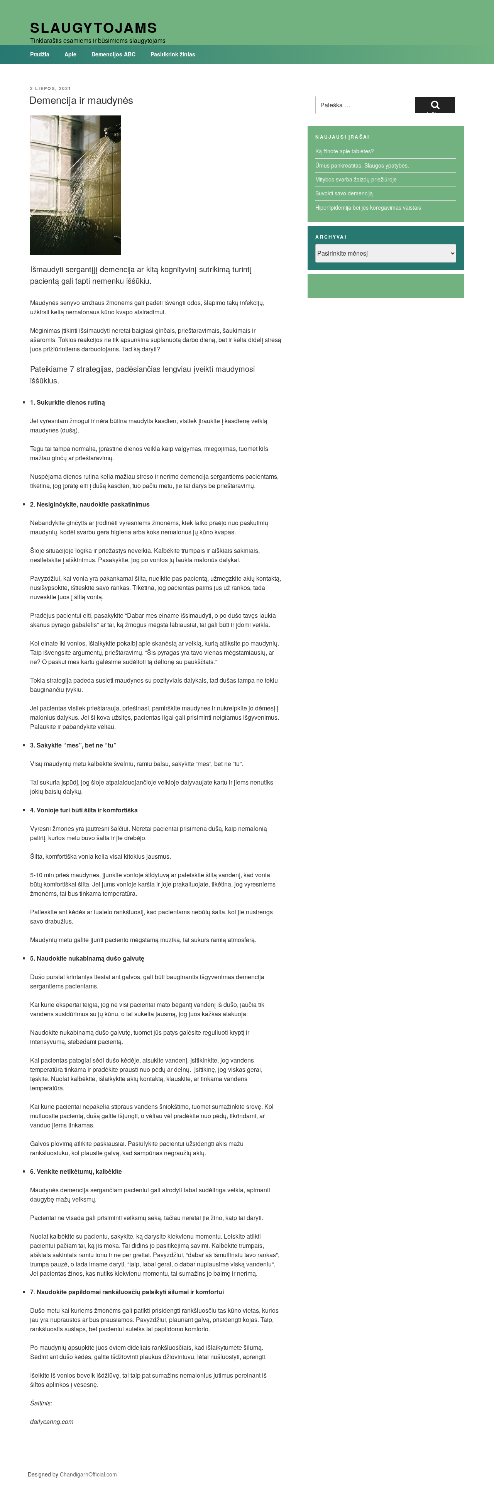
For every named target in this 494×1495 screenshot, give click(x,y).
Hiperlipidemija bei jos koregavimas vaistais (368, 207)
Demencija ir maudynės (81, 99)
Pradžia (39, 54)
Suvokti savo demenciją (344, 193)
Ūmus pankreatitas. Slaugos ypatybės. (362, 165)
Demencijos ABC (113, 54)
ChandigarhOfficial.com (88, 1474)
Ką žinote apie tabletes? (344, 151)
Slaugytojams (94, 27)
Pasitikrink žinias (173, 54)
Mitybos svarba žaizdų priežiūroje (356, 179)
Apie (70, 54)
